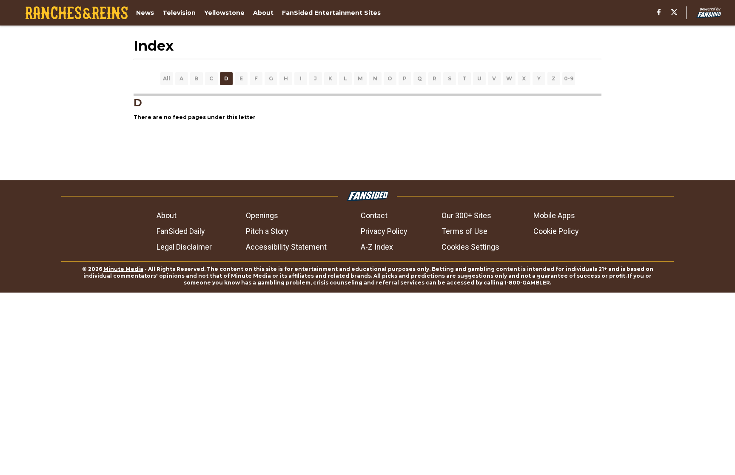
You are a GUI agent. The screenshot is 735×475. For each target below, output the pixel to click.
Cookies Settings (470, 246)
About (167, 215)
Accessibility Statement (286, 246)
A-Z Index (377, 246)
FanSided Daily (181, 231)
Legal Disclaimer (184, 246)
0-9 (568, 78)
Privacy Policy (384, 231)
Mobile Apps (554, 215)
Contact (374, 215)
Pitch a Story (267, 231)
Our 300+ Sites (466, 215)
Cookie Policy (556, 231)
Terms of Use (464, 231)
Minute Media (123, 269)
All (166, 78)
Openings (262, 215)
